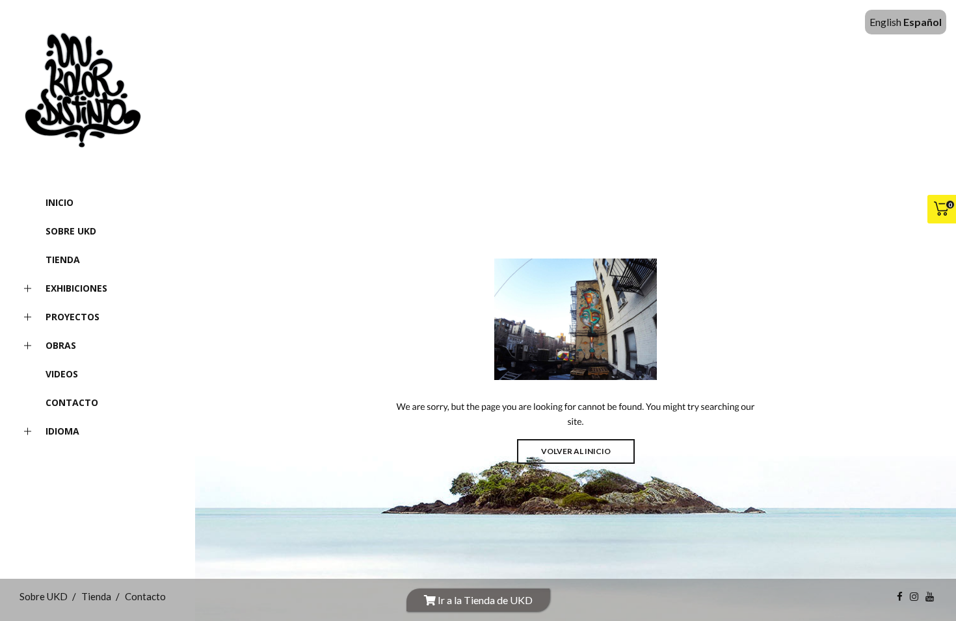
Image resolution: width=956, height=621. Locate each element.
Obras (61, 345)
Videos (62, 374)
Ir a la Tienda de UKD (484, 600)
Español (922, 22)
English (885, 22)
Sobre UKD (71, 231)
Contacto (72, 402)
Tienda (63, 259)
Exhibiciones (76, 288)
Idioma (62, 431)
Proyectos (73, 316)
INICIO (59, 202)
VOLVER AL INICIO (576, 451)
